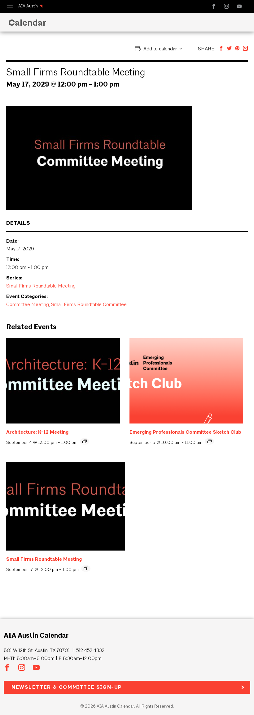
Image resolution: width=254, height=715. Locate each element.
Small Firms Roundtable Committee (89, 304)
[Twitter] (229, 49)
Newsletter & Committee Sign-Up (66, 687)
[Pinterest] (237, 49)
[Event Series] (84, 441)
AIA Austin (28, 6)
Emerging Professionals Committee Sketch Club (185, 432)
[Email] (245, 49)
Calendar (26, 22)
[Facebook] (221, 49)
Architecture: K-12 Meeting (37, 432)
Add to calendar (160, 49)
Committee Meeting (27, 304)
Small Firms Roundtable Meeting (41, 286)
